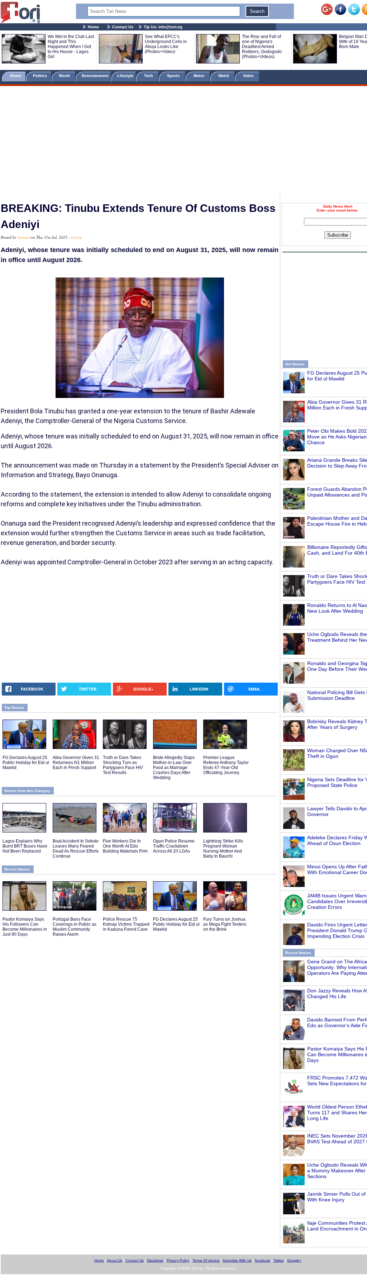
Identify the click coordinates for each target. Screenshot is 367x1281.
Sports (174, 75)
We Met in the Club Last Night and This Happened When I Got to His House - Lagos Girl (71, 46)
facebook (262, 1260)
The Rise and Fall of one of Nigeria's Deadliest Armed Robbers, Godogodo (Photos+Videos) (262, 46)
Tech (149, 75)
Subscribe (337, 235)
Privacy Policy (178, 1260)
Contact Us (122, 27)
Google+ (294, 1260)
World (65, 75)
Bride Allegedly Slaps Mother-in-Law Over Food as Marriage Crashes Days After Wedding (174, 767)
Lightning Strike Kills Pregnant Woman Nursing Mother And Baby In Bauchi (223, 849)
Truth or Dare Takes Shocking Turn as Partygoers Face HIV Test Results (123, 765)
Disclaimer (155, 1260)
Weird (224, 75)
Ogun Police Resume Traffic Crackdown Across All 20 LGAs (174, 846)
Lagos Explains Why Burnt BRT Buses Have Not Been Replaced (25, 846)
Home (93, 27)
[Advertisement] (183, 141)
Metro (199, 75)
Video (249, 75)
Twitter (278, 1260)
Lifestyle (125, 75)
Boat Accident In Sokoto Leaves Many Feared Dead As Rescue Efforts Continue (76, 849)
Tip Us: (163, 27)
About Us (114, 1260)
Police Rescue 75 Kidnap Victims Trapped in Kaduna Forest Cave (126, 924)
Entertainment (95, 75)
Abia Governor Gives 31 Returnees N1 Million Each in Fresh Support (76, 762)
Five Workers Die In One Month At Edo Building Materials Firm (125, 846)
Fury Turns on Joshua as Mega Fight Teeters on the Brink (224, 924)
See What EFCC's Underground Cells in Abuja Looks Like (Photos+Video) (166, 44)
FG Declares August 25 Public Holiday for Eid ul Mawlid (26, 762)
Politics (40, 75)
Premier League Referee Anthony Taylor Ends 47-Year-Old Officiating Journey (226, 765)
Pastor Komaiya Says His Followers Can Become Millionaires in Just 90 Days (25, 927)
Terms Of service (206, 1260)
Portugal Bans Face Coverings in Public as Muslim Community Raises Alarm (74, 927)
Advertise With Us (237, 1260)
